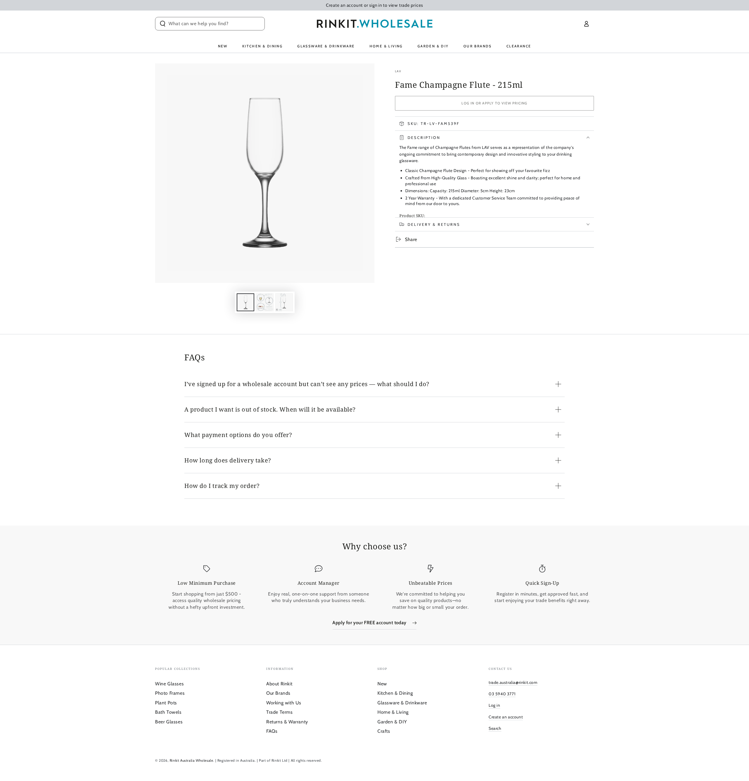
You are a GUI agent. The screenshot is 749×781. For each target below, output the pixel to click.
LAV (398, 71)
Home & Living (393, 712)
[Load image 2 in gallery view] (265, 302)
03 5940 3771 (502, 693)
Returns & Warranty (287, 722)
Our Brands (278, 693)
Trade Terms (279, 712)
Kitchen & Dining (395, 693)
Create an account (506, 717)
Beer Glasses (169, 722)
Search (495, 728)
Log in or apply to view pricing (494, 103)
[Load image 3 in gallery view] (284, 302)
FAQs (271, 731)
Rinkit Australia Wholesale (191, 760)
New (382, 684)
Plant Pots (166, 703)
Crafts (383, 731)
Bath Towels (168, 712)
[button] (209, 23)
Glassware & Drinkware (402, 703)
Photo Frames (170, 693)
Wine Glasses (169, 684)
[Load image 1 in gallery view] (245, 302)
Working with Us (283, 703)
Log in (494, 705)
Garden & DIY (392, 722)
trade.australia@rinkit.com (513, 682)
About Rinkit (279, 684)
